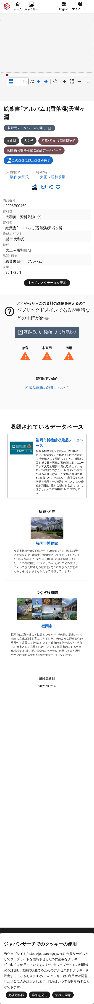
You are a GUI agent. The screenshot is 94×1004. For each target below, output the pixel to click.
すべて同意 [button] (63, 995)
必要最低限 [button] (16, 995)
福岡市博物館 (47, 543)
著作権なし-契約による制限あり (50, 332)
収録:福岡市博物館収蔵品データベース (34, 150)
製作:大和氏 (19, 177)
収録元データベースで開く (27, 128)
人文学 (29, 140)
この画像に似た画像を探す (31, 160)
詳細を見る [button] (40, 995)
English (63, 9)
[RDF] (35, 187)
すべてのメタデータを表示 (47, 282)
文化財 (11, 140)
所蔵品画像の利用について (47, 388)
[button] (81, 6)
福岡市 (47, 626)
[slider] (7, 75)
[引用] (44, 187)
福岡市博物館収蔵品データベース (59, 443)
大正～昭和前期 (52, 177)
